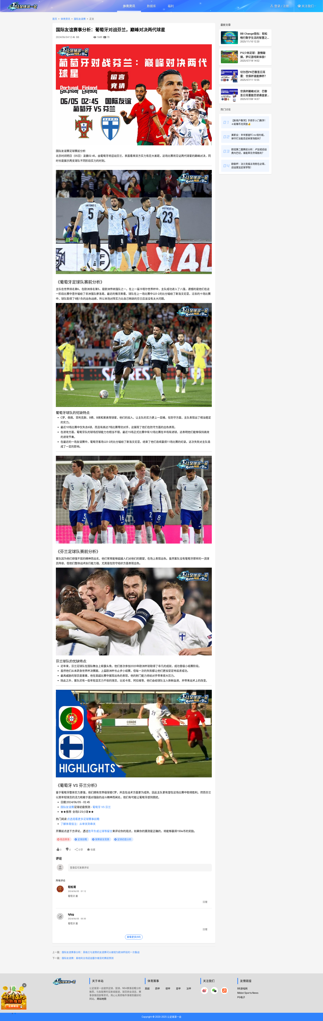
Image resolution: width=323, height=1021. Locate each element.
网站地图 (101, 998)
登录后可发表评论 (79, 867)
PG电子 (241, 997)
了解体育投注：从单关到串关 (78, 824)
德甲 (168, 988)
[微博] (204, 990)
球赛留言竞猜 (102, 839)
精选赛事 (64, 839)
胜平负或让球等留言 (100, 831)
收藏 (92, 849)
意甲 (178, 988)
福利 (171, 6)
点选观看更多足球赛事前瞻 (83, 819)
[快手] (224, 990)
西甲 (157, 988)
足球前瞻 (82, 839)
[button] (308, 6)
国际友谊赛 (80, 18)
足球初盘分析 (124, 839)
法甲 (188, 988)
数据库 (151, 6)
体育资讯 (129, 6)
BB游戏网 (242, 988)
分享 (80, 849)
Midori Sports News (247, 993)
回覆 (205, 902)
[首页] (69, 995)
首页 (54, 18)
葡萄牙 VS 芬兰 (102, 807)
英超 (147, 988)
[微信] (214, 990)
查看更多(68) (134, 937)
